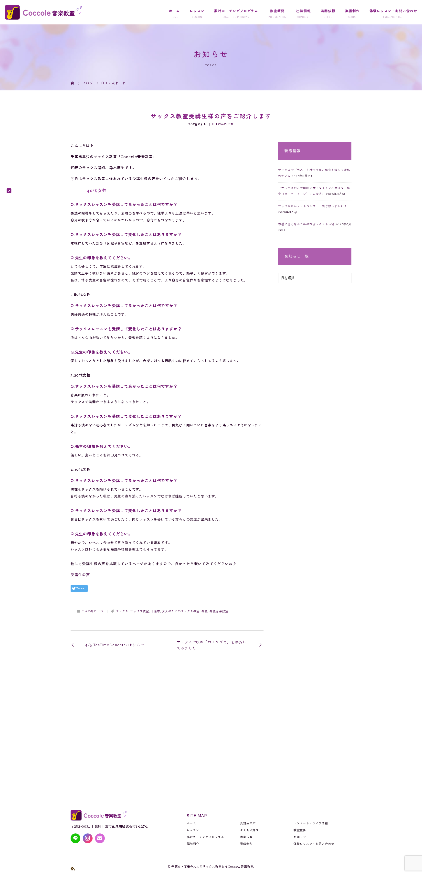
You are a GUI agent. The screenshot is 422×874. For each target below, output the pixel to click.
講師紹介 (193, 844)
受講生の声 (80, 575)
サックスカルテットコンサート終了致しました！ (312, 206)
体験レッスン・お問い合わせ (393, 11)
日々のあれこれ (223, 124)
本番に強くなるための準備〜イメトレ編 (306, 224)
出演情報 (303, 11)
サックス (122, 611)
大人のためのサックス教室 (181, 611)
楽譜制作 (352, 11)
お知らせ (300, 837)
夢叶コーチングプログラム (236, 11)
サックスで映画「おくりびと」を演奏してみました (211, 645)
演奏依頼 (328, 11)
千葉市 (155, 611)
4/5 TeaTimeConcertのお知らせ (115, 645)
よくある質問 (249, 830)
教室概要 (277, 11)
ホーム (174, 11)
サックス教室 (139, 611)
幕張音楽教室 (219, 611)
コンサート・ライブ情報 (311, 823)
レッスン (197, 11)
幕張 (204, 611)
